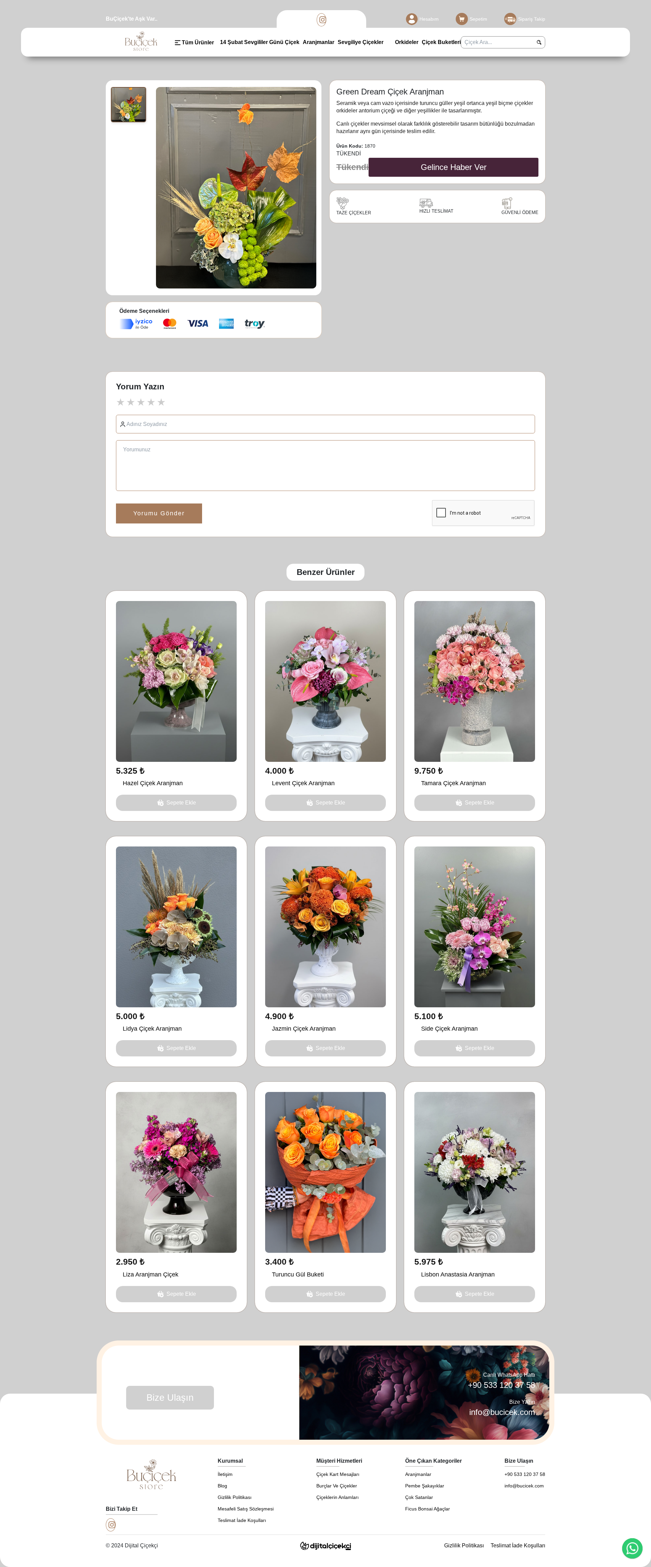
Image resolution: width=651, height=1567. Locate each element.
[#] (322, 19)
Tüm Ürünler (198, 42)
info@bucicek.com (502, 1412)
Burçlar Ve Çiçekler (336, 1485)
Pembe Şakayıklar (424, 1485)
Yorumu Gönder (159, 513)
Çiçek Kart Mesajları (337, 1474)
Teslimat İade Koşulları (242, 1520)
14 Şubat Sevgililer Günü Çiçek (259, 42)
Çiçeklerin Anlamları (337, 1497)
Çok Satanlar (419, 1497)
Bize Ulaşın (170, 1398)
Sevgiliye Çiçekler (360, 42)
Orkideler (406, 42)
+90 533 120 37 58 (501, 1385)
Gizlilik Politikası (235, 1497)
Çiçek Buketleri (441, 42)
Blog (222, 1485)
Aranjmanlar (318, 42)
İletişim (225, 1474)
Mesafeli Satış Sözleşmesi (246, 1508)
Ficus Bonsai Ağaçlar (427, 1508)
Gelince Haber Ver (454, 167)
